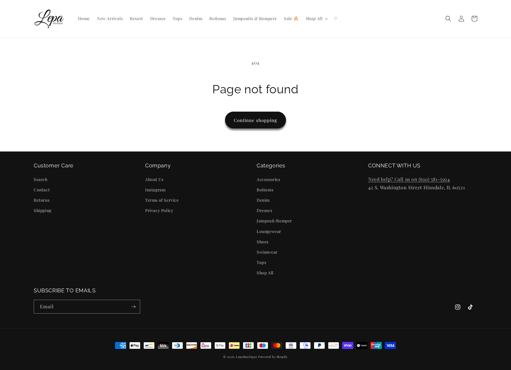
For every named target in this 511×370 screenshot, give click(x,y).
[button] (316, 18)
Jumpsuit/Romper (274, 221)
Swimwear (267, 252)
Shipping (42, 210)
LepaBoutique (246, 357)
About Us (154, 179)
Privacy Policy (159, 210)
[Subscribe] (133, 307)
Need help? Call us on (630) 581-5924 (409, 179)
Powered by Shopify (273, 357)
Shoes (263, 242)
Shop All (265, 273)
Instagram (155, 190)
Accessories (268, 179)
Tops (261, 262)
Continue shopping (255, 120)
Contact (42, 190)
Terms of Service (162, 200)
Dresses (264, 210)
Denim (263, 200)
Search (41, 179)
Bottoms (265, 190)
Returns (41, 200)
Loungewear (269, 231)
